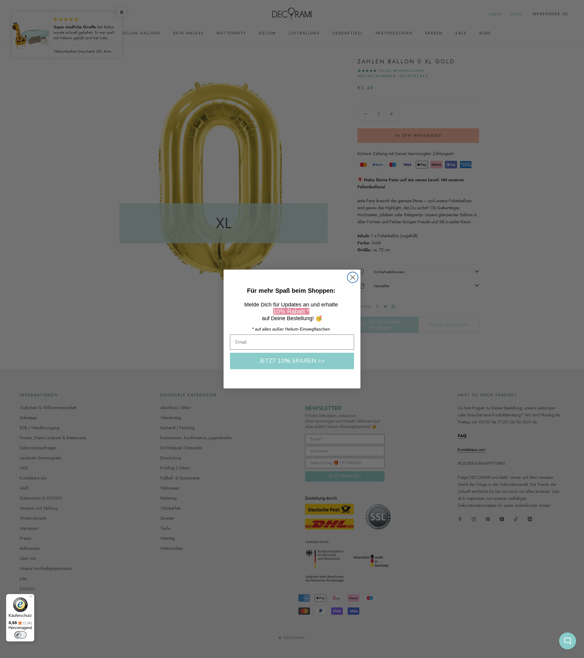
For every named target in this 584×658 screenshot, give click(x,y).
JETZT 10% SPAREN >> (292, 361)
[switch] (20, 635)
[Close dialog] (352, 277)
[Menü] (30, 597)
